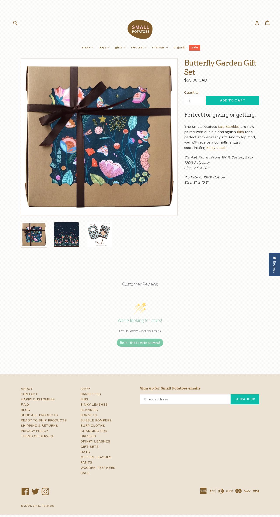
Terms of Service (37, 436)
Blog (25, 410)
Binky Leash (216, 148)
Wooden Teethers (97, 467)
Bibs (240, 132)
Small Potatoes (43, 505)
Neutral (140, 47)
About (27, 389)
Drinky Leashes (95, 441)
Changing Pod (93, 431)
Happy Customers (38, 399)
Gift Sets (89, 446)
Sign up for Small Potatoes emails (170, 388)
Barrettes (90, 394)
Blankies (89, 410)
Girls (121, 47)
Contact (29, 394)
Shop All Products (39, 415)
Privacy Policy (34, 431)
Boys (105, 47)
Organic (179, 47)
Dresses (88, 436)
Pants (86, 462)
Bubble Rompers (96, 420)
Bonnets (88, 415)
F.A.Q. (25, 404)
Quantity (191, 92)
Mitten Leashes (95, 457)
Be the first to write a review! (140, 343)
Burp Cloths (92, 425)
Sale (194, 47)
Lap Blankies (229, 126)
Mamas (161, 47)
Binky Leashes (94, 404)
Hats (85, 452)
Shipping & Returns (39, 425)
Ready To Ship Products (44, 420)
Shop (88, 47)
